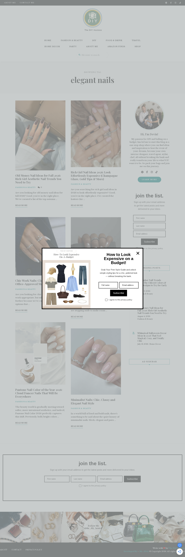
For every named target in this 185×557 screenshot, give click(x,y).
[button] (138, 253)
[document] (92, 278)
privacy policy (126, 300)
